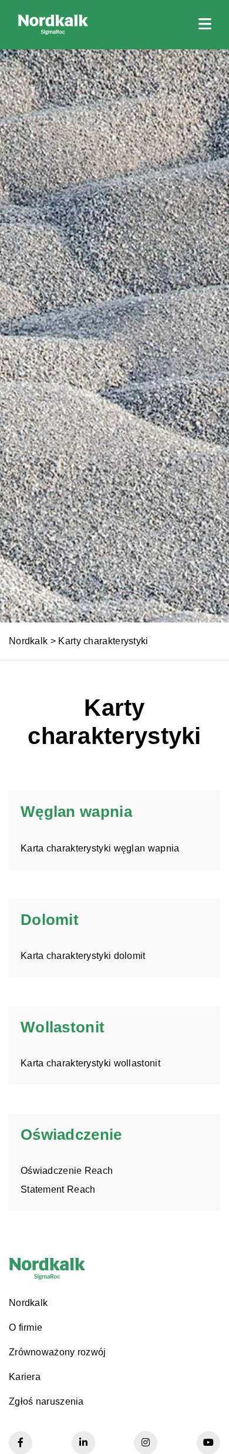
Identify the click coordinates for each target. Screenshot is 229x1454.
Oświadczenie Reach (67, 1171)
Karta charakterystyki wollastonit (90, 1063)
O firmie (25, 1327)
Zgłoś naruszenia (46, 1401)
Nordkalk (28, 641)
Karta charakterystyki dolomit (83, 956)
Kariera (25, 1377)
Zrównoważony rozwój (57, 1352)
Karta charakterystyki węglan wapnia (100, 848)
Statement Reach (58, 1189)
